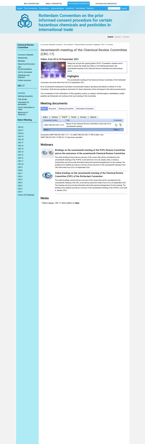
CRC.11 (20, 161)
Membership (22, 58)
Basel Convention (54, 4)
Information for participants (23, 103)
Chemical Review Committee (83, 44)
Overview (21, 93)
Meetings (21, 61)
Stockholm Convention (106, 4)
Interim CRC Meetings (26, 195)
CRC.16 (20, 146)
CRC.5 (20, 180)
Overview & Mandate (25, 55)
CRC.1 (20, 192)
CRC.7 (20, 173)
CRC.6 (20, 176)
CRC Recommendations (25, 68)
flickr (77, 203)
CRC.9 (20, 167)
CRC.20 (20, 133)
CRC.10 (20, 164)
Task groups (22, 99)
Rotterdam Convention (78, 4)
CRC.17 (20, 143)
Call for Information (25, 72)
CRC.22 (20, 127)
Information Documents (85, 109)
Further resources (24, 80)
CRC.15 (20, 149)
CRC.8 (20, 170)
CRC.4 (20, 183)
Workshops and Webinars (24, 76)
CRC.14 (20, 152)
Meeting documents (25, 96)
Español (118, 37)
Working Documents (66, 109)
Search (124, 8)
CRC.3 (20, 186)
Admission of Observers (23, 113)
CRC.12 (20, 158)
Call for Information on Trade (26, 108)
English (110, 37)
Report (43, 109)
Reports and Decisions (26, 64)
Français (125, 37)
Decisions (52, 109)
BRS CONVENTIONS (31, 4)
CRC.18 (20, 140)
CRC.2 (20, 189)
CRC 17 (103, 44)
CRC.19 (20, 136)
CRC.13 (20, 155)
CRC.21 (20, 130)
